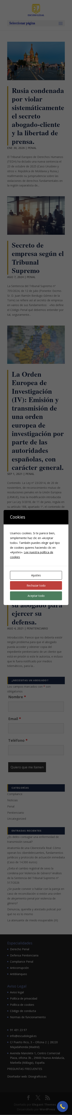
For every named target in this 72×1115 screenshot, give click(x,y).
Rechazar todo (36, 585)
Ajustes (36, 575)
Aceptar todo (36, 596)
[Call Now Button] (62, 1106)
